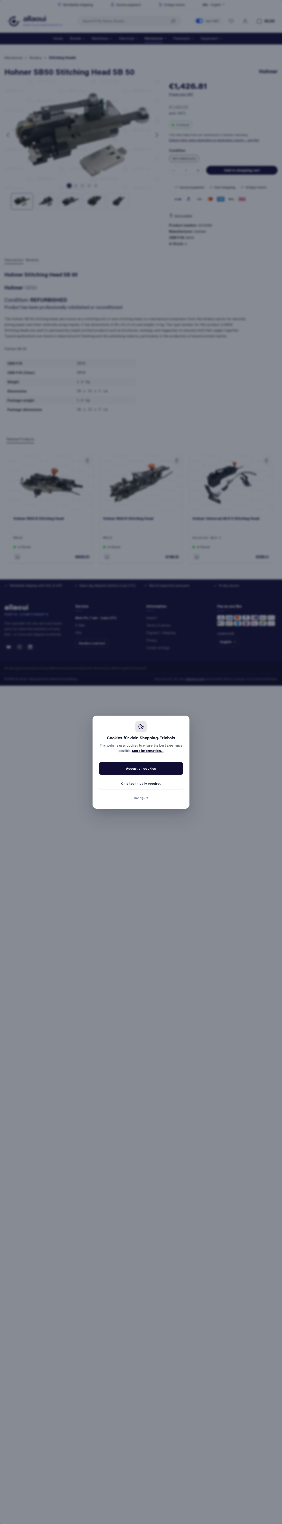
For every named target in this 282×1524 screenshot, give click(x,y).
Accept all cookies (141, 768)
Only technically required (141, 783)
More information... (147, 750)
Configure (141, 798)
